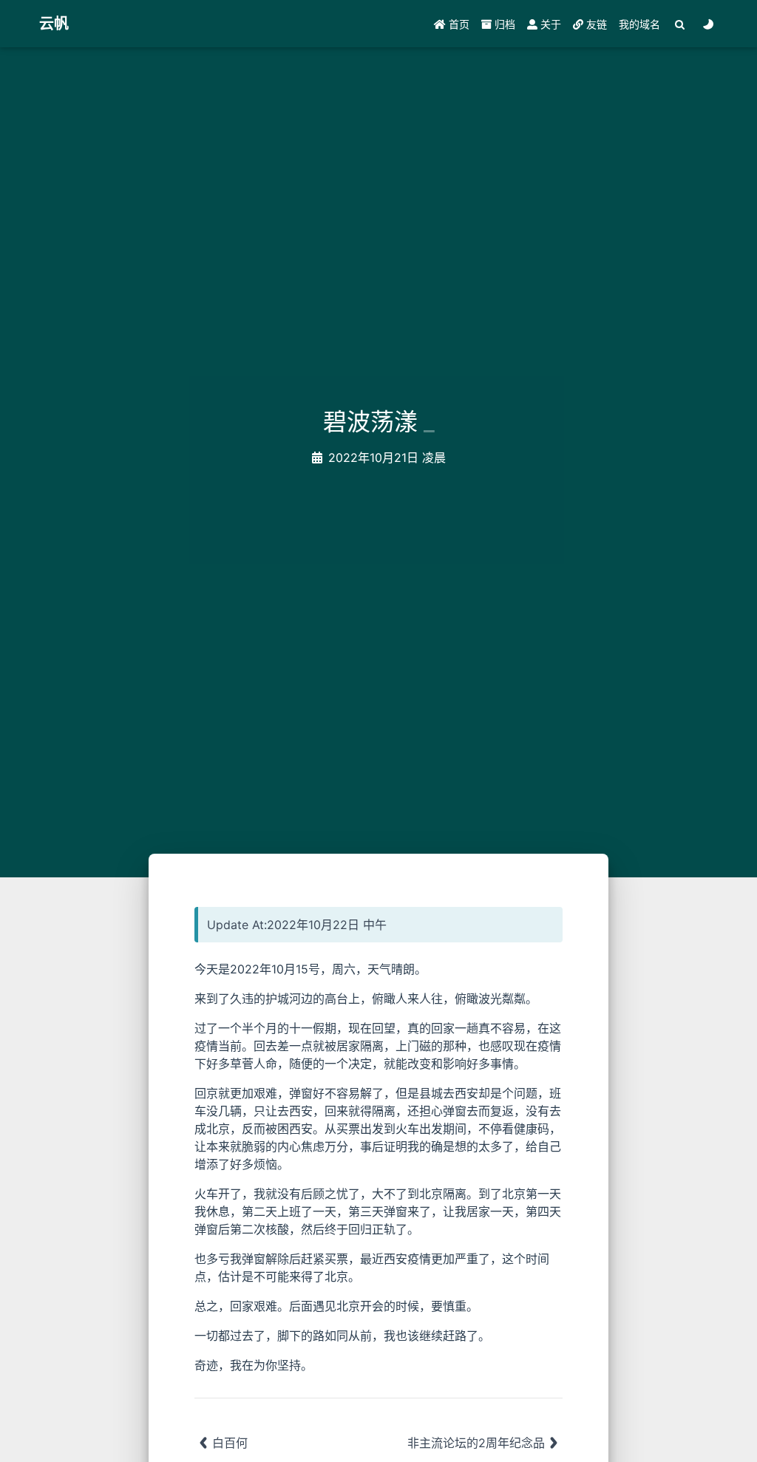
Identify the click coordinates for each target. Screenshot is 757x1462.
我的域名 (639, 24)
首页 (457, 24)
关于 (549, 24)
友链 (595, 24)
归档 (503, 24)
